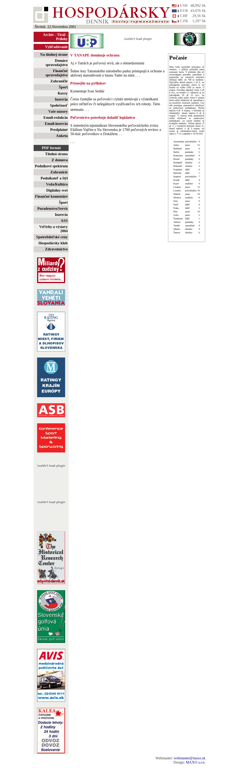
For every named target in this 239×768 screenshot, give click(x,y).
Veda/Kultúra (57, 184)
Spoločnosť (59, 105)
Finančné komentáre (51, 196)
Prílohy (62, 39)
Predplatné (59, 130)
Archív (48, 35)
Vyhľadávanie (56, 47)
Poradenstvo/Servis (52, 208)
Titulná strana (56, 154)
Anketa (62, 136)
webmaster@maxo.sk (189, 758)
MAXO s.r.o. (195, 762)
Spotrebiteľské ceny (52, 237)
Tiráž (61, 35)
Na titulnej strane (54, 54)
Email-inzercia (56, 124)
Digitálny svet (57, 190)
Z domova (60, 160)
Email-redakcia (55, 117)
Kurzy (63, 93)
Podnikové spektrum (51, 166)
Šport (63, 87)
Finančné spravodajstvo (57, 73)
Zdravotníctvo (56, 249)
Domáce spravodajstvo (57, 63)
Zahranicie (59, 172)
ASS (64, 221)
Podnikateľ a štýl (54, 178)
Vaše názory (58, 111)
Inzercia (61, 99)
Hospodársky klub (53, 243)
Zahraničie (59, 81)
